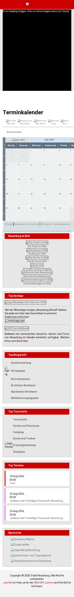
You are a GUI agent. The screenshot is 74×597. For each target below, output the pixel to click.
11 (71, 165)
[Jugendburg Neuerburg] (25, 550)
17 (60, 179)
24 (60, 194)
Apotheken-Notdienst (24, 391)
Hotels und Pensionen (26, 425)
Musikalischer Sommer (26, 224)
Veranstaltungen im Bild (37, 283)
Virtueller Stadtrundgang (37, 268)
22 (31, 194)
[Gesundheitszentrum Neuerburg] (31, 560)
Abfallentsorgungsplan (25, 398)
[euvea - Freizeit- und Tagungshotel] (31, 555)
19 (4, 170)
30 (44, 208)
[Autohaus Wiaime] (22, 539)
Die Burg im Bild (37, 253)
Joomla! (7, 582)
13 (7, 179)
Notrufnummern (20, 379)
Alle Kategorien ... (63, 224)
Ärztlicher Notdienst (23, 385)
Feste (9, 224)
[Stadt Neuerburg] (37, 4)
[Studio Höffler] (20, 544)
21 (4, 199)
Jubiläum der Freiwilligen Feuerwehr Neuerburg (36, 500)
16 (44, 179)
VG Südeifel (18, 370)
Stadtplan (19, 451)
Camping (18, 432)
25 (71, 194)
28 (19, 208)
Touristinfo (20, 419)
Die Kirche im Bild (37, 261)
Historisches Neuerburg (37, 276)
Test (12, 483)
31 (60, 208)
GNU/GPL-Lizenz (43, 582)
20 (4, 184)
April (22, 140)
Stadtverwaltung (21, 362)
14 (19, 179)
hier (25, 340)
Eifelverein (46, 224)
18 (4, 156)
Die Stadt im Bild (37, 246)
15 (31, 179)
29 (31, 208)
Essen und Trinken (24, 438)
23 (44, 194)
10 (60, 165)
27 (7, 208)
